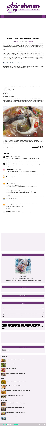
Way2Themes (4, 424)
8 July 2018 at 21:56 (18, 169)
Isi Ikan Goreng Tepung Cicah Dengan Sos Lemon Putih (18, 390)
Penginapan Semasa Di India (12, 417)
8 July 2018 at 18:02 (15, 163)
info (39, 324)
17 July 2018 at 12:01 (16, 204)
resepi (12, 147)
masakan (28, 326)
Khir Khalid (8, 163)
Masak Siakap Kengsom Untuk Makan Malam (15, 381)
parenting (32, 326)
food (36, 324)
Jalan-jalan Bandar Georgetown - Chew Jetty (16, 412)
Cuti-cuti (9, 324)
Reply (7, 160)
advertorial (14, 324)
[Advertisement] (23, 28)
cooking (5, 147)
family (33, 324)
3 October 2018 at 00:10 (16, 211)
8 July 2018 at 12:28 (16, 156)
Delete (9, 160)
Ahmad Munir (9, 204)
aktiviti (19, 324)
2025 (23, 308)
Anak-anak (5, 324)
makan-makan (15, 326)
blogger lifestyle (28, 324)
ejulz (7, 176)
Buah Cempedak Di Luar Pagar (12, 363)
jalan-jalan (5, 326)
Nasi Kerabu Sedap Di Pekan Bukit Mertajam (15, 359)
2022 (23, 314)
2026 (23, 306)
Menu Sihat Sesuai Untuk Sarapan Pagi (14, 395)
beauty (22, 324)
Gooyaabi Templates (16, 424)
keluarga (9, 326)
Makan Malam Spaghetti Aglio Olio (13, 385)
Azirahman (16, 41)
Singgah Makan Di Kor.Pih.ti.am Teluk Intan (15, 373)
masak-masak (22, 326)
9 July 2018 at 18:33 (16, 198)
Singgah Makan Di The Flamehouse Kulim (15, 407)
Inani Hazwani (9, 156)
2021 (23, 316)
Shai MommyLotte (10, 169)
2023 (23, 312)
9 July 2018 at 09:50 (12, 176)
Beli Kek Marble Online (11, 368)
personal (9, 147)
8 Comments (30, 41)
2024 (23, 310)
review (4, 328)
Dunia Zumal (9, 198)
